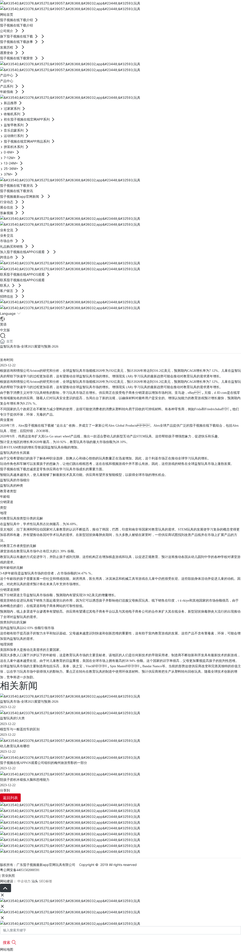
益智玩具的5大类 (12, 718)
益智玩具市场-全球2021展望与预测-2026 (29, 701)
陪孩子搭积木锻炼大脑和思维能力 (24, 779)
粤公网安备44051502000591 (20, 870)
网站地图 (6, 949)
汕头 (35, 881)
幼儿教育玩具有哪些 (15, 746)
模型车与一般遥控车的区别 (20, 729)
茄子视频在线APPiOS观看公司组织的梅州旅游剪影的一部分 (43, 763)
